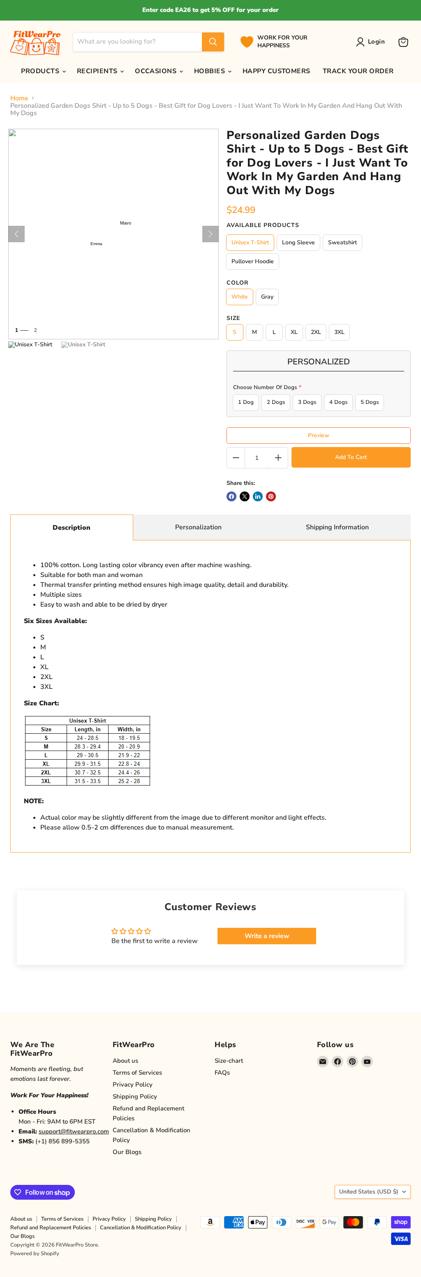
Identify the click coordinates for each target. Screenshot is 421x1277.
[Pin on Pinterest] (271, 496)
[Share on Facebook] (231, 496)
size (233, 318)
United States (368, 1192)
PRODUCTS (41, 71)
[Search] (213, 41)
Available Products (263, 225)
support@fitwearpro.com (74, 1131)
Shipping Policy (135, 1096)
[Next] (210, 234)
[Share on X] (245, 496)
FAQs (222, 1072)
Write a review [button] (267, 936)
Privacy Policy (133, 1084)
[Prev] (16, 234)
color (238, 283)
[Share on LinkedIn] (258, 496)
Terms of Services (137, 1072)
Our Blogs (127, 1152)
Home (19, 98)
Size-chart (229, 1061)
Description (71, 527)
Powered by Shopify (34, 1253)
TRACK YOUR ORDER (358, 71)
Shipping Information (337, 527)
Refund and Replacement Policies (50, 1227)
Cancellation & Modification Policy (140, 1227)
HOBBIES (210, 71)
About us (125, 1061)
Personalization (198, 527)
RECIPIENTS (98, 71)
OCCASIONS (156, 71)
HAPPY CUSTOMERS (276, 71)
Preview (318, 435)
